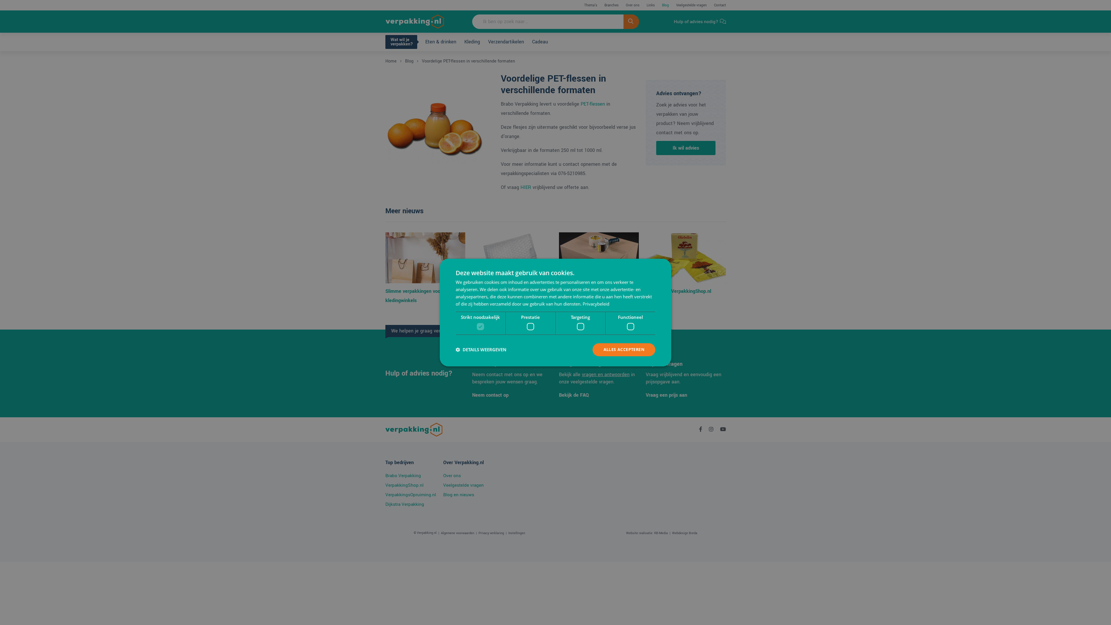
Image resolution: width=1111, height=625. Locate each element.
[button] (481, 349)
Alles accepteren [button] (624, 349)
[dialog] (555, 312)
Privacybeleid (596, 304)
